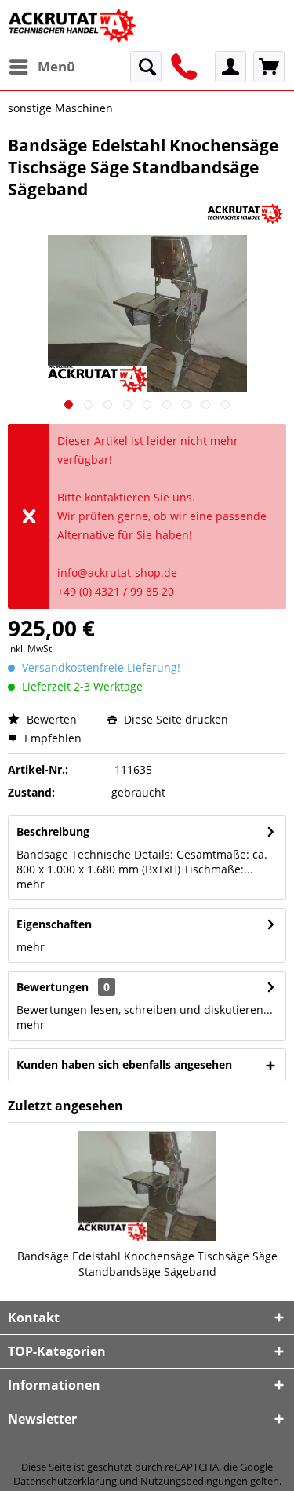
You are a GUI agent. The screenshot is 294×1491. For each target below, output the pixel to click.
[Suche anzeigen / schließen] (146, 66)
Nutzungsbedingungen (194, 1481)
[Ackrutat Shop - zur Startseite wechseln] (74, 25)
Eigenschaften (54, 924)
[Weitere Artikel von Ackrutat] (245, 214)
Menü (56, 66)
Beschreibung (52, 831)
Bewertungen (52, 986)
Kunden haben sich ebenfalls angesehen (124, 1064)
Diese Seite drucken (174, 719)
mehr (30, 884)
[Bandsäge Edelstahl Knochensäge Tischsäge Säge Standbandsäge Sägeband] (147, 1186)
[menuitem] (41, 66)
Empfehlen (51, 738)
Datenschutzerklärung (65, 1481)
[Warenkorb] (269, 66)
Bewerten (50, 719)
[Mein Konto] (230, 66)
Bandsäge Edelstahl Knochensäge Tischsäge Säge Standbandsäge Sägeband (147, 1264)
